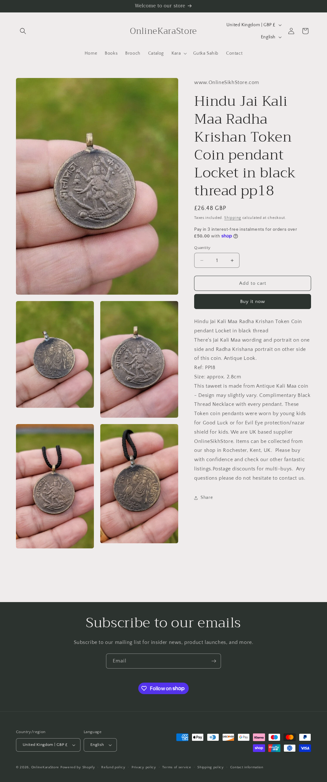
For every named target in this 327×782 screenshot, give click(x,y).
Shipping (232, 218)
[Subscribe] (214, 661)
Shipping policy (210, 767)
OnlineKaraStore (45, 767)
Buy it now (252, 301)
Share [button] (207, 497)
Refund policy (113, 767)
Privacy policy (144, 767)
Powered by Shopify (77, 767)
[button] (23, 31)
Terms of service (176, 767)
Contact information (246, 767)
